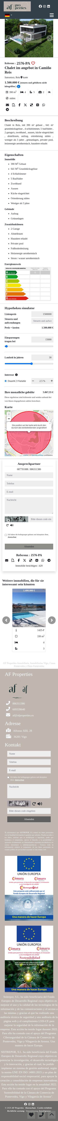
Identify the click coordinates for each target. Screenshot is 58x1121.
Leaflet (25, 455)
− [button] (9, 419)
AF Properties (18, 1108)
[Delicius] (32, 105)
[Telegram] (7, 109)
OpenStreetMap (37, 455)
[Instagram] (44, 6)
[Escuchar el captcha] (11, 525)
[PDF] (14, 105)
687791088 (22, 469)
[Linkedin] (48, 6)
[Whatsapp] (43, 105)
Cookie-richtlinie (44, 1108)
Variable (22, 381)
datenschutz (12, 537)
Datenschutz (30, 1108)
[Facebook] (40, 6)
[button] (6, 620)
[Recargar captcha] (7, 525)
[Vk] (38, 105)
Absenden (29, 546)
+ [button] (9, 414)
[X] (26, 105)
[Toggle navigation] (52, 15)
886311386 (35, 469)
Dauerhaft (12, 381)
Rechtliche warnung (16, 1111)
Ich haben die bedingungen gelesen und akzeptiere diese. (28, 536)
